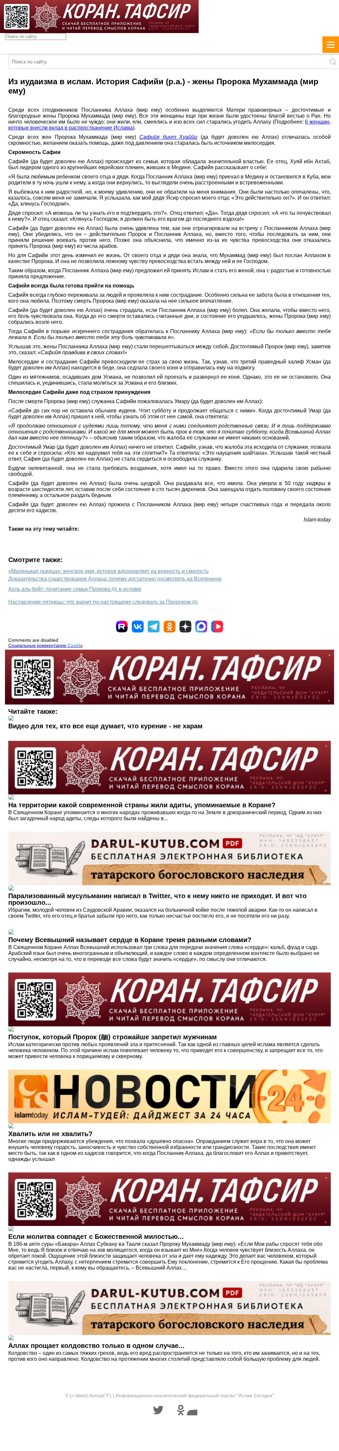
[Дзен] (185, 626)
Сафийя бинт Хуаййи (168, 137)
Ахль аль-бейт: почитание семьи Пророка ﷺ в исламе (74, 589)
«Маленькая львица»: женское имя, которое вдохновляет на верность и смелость (108, 571)
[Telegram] (154, 626)
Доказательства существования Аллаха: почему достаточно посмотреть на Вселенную (114, 579)
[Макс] (201, 626)
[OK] (169, 626)
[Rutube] (122, 626)
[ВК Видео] (217, 626)
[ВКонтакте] (138, 626)
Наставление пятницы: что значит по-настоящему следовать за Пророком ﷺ (103, 602)
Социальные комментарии (45, 645)
